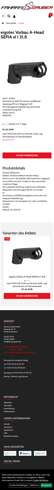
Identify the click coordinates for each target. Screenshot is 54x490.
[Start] (3, 23)
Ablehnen (34, 485)
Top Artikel (8, 405)
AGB (5, 433)
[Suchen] (9, 16)
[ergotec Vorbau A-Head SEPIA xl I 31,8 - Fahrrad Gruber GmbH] (27, 255)
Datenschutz (8, 430)
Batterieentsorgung (11, 436)
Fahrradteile (11, 23)
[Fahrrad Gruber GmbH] (27, 6)
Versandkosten (9, 408)
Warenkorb (8, 402)
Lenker (21, 23)
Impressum (8, 427)
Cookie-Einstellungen (19, 485)
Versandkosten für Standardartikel (17, 136)
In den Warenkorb (27, 155)
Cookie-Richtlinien (40, 480)
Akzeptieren (46, 485)
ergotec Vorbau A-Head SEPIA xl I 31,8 (22, 35)
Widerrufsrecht (9, 411)
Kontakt (7, 424)
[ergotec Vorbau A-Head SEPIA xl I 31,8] (27, 72)
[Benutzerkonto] (14, 16)
